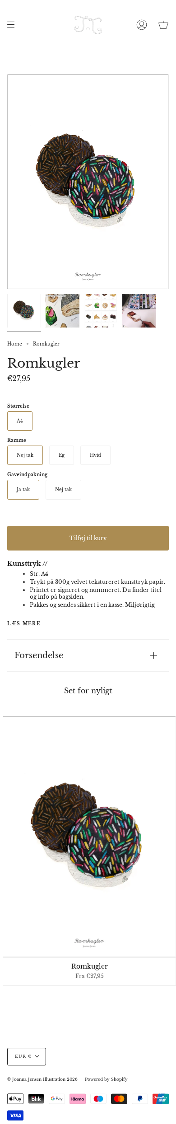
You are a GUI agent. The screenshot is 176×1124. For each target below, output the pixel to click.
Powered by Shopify (106, 1079)
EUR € (23, 1056)
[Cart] (163, 25)
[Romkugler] (24, 311)
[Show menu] (14, 25)
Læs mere (24, 624)
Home (14, 344)
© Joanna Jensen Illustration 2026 (42, 1079)
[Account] (141, 25)
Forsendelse (38, 655)
